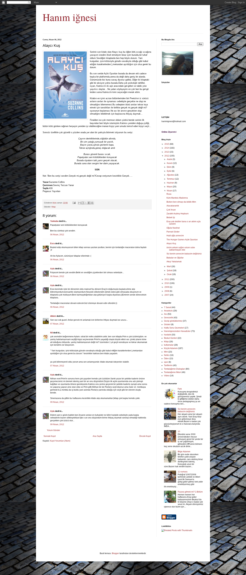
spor (166, 362)
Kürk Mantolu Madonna (177, 198)
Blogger (115, 553)
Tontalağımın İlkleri (172, 372)
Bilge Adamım (184, 451)
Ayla (52, 268)
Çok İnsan (171, 210)
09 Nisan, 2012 (57, 402)
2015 (167, 144)
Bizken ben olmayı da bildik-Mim (181, 202)
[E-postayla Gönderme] (74, 203)
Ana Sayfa (97, 436)
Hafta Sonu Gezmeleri (174, 328)
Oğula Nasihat (173, 228)
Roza (169, 194)
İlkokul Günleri (170, 338)
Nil (51, 333)
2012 (167, 156)
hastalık (167, 335)
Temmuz (171, 179)
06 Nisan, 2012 (57, 234)
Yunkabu (54, 221)
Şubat (170, 270)
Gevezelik (168, 317)
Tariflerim (168, 365)
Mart (169, 266)
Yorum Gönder (53, 430)
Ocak (169, 274)
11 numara (182, 472)
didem (53, 316)
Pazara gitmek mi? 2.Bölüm (190, 492)
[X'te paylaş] (86, 203)
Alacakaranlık (173, 206)
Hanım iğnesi (70, 17)
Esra (52, 243)
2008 (167, 291)
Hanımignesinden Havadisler (177, 331)
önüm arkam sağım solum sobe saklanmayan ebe (181, 248)
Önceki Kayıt (145, 436)
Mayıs (170, 186)
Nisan (170, 190)
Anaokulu (168, 311)
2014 (167, 148)
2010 (167, 283)
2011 (167, 279)
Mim (166, 352)
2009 (167, 287)
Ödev (166, 358)
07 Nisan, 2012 (57, 324)
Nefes (166, 355)
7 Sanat (167, 307)
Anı (165, 314)
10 (179, 431)
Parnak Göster (173, 232)
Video (166, 375)
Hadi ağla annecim (175, 235)
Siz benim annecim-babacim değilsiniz (184, 254)
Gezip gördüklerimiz (173, 321)
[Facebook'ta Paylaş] (89, 203)
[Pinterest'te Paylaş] (92, 203)
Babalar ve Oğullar (175, 258)
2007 (167, 295)
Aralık (170, 159)
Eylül (169, 171)
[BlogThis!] (82, 203)
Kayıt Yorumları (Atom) (60, 441)
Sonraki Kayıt (50, 436)
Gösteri (167, 324)
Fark (180, 389)
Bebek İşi (171, 217)
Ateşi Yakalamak (174, 261)
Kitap (54, 207)
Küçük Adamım (171, 348)
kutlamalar (169, 345)
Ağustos (171, 175)
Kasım (170, 163)
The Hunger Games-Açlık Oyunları (182, 239)
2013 (167, 152)
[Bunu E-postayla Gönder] (79, 203)
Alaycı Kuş (171, 243)
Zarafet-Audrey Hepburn (178, 213)
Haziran (171, 183)
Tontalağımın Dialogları (174, 369)
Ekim (169, 167)
